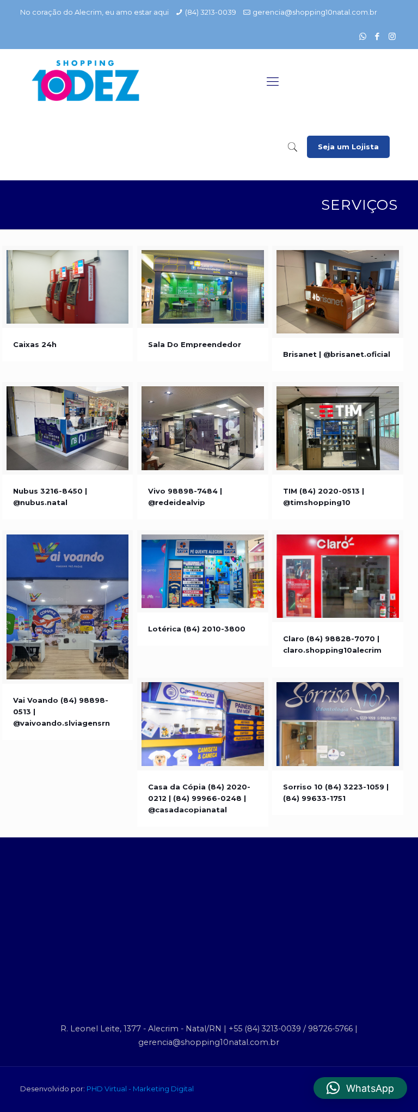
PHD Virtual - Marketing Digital (140, 1088)
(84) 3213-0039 (210, 12)
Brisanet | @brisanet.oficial (336, 354)
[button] (360, 1088)
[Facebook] (377, 36)
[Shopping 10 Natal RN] (85, 81)
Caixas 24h (35, 344)
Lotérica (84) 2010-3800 (196, 628)
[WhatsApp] (362, 36)
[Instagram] (392, 36)
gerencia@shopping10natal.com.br (315, 12)
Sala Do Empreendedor (194, 344)
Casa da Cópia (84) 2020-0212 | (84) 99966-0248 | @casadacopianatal (199, 798)
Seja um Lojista (348, 146)
